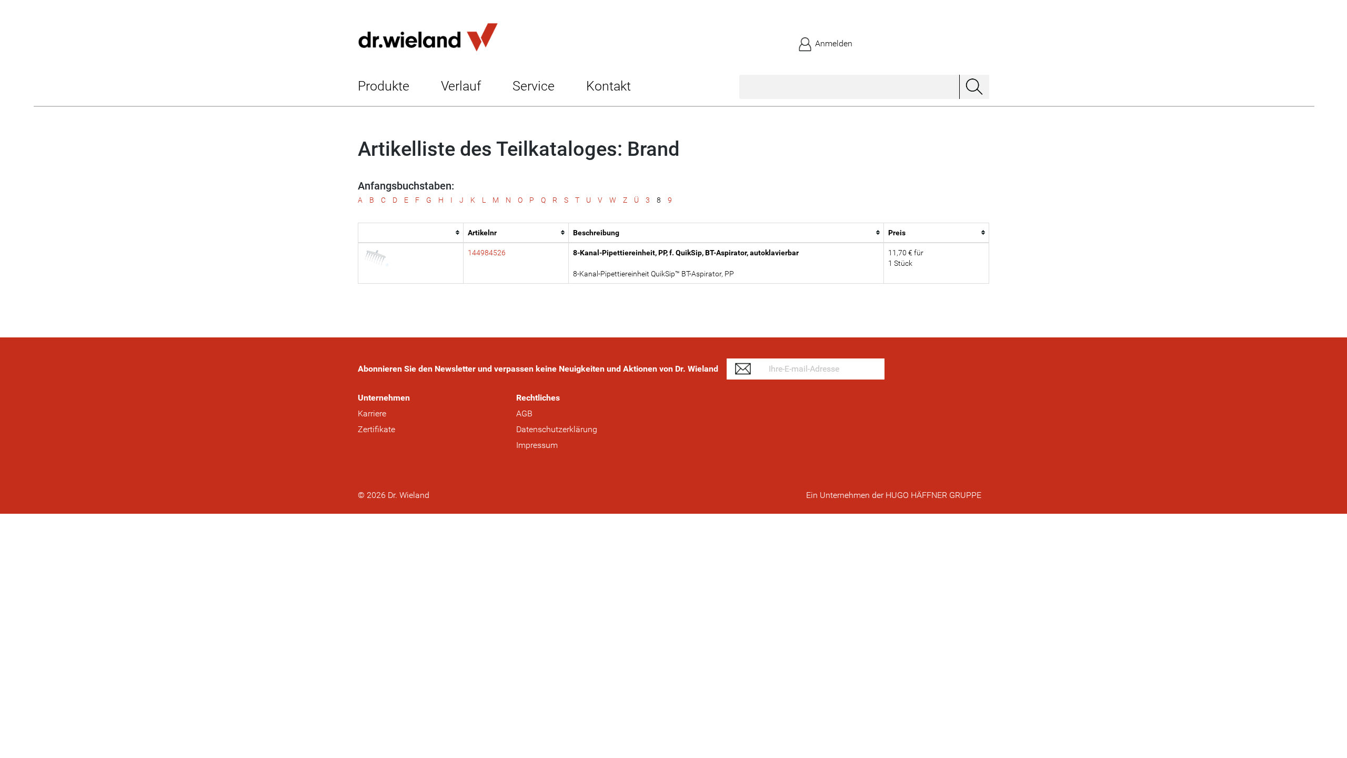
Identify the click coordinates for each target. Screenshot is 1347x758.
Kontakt (608, 86)
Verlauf (461, 86)
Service (533, 86)
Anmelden (832, 43)
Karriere (372, 413)
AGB (524, 413)
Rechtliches (538, 398)
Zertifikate (376, 429)
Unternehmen (384, 398)
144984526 (487, 252)
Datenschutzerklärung (556, 429)
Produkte (383, 86)
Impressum (537, 445)
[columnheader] (411, 233)
